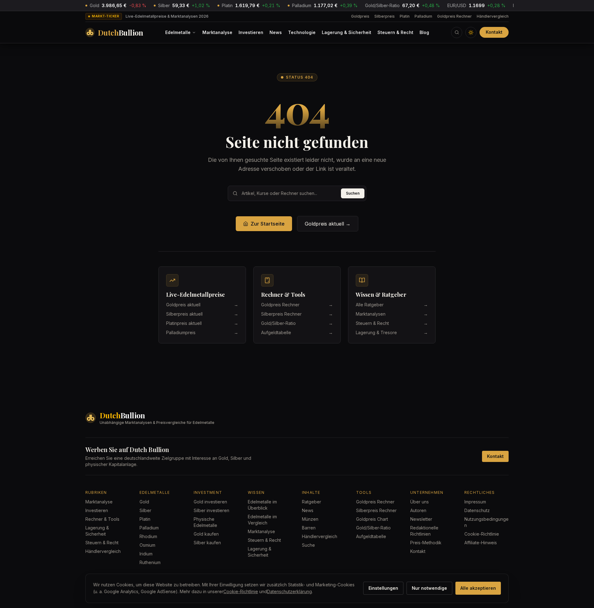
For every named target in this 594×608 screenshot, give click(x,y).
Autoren (418, 510)
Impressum (475, 501)
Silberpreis (384, 16)
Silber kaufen (207, 542)
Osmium (147, 545)
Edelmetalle (178, 32)
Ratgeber (311, 501)
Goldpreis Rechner (454, 16)
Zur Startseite (268, 224)
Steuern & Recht (395, 32)
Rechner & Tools (102, 519)
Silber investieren (211, 510)
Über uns (419, 501)
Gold (144, 501)
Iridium (146, 553)
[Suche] (456, 32)
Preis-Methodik (425, 542)
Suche (308, 545)
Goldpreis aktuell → (328, 224)
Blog (424, 32)
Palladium (423, 16)
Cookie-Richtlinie (481, 534)
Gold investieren (210, 501)
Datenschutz (477, 510)
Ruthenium (150, 562)
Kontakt (494, 32)
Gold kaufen (206, 534)
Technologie (302, 32)
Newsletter (421, 519)
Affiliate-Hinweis (480, 542)
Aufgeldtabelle (371, 536)
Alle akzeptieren (478, 588)
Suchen (352, 193)
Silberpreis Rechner (376, 510)
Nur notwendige (429, 588)
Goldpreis (360, 16)
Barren (309, 527)
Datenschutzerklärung (289, 591)
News (275, 32)
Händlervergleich (493, 16)
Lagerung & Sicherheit (346, 32)
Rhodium (148, 536)
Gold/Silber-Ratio (373, 527)
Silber (145, 510)
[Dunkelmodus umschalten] (470, 32)
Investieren (251, 32)
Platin (405, 16)
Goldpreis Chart (372, 519)
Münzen (310, 519)
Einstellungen (383, 588)
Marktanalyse (217, 32)
